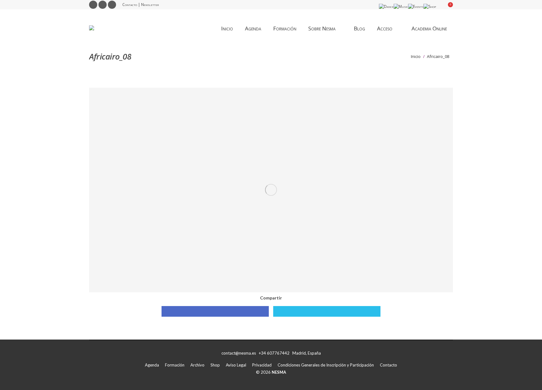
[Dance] (386, 6)
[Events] (415, 6)
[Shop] (429, 6)
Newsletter (150, 4)
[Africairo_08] (271, 190)
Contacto (129, 4)
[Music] (401, 6)
